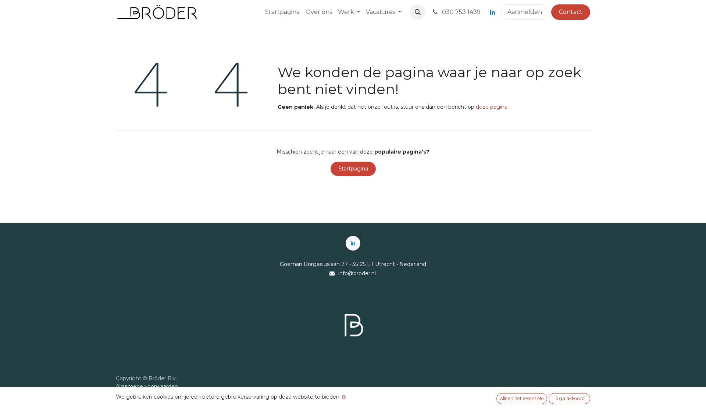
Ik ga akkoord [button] (570, 398)
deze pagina (491, 107)
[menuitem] (282, 12)
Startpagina (353, 168)
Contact (570, 11)
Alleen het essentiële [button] (522, 398)
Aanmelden (524, 11)
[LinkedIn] (492, 12)
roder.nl (366, 273)
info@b (347, 273)
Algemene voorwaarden (147, 386)
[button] (417, 12)
